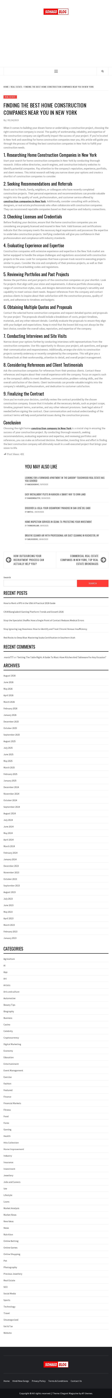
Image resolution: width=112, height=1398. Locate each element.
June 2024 (8, 826)
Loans (6, 1201)
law (5, 1188)
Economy (8, 1050)
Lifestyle (8, 1195)
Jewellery (8, 1175)
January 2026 (10, 715)
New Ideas (9, 1221)
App (5, 972)
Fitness (7, 1109)
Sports (7, 1300)
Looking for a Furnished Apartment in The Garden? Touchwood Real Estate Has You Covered (64, 479)
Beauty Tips (9, 1004)
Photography (10, 1267)
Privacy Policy (39, 1380)
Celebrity (8, 1031)
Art (5, 978)
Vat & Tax (8, 1326)
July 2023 (8, 898)
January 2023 (10, 938)
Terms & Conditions (58, 1380)
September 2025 (12, 734)
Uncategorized (11, 1319)
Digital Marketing (12, 1044)
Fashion (7, 1083)
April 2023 (8, 918)
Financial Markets (12, 1103)
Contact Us (76, 1380)
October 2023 (10, 879)
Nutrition (8, 1234)
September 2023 (12, 885)
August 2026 (10, 675)
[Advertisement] (56, 45)
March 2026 (9, 701)
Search (7, 577)
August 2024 (10, 813)
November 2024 (11, 793)
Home (7, 1380)
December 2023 (11, 865)
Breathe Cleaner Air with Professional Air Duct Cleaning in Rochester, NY (62, 535)
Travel (7, 1313)
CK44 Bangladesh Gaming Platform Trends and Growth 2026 (34, 611)
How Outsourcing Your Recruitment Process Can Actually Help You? (29, 560)
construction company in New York (51, 428)
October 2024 (10, 800)
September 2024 (12, 806)
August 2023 (10, 892)
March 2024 (9, 846)
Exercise (8, 1077)
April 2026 (8, 695)
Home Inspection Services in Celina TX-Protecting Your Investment (58, 522)
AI (5, 965)
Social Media (10, 1293)
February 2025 (10, 774)
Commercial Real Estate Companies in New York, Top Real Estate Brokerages (79, 560)
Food (6, 1116)
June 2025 (8, 754)
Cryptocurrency (11, 1037)
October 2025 (10, 728)
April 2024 (8, 839)
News (6, 1227)
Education (9, 1057)
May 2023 (8, 911)
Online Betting (11, 1241)
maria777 (8, 657)
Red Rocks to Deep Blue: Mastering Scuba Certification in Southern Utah (39, 637)
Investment (9, 1168)
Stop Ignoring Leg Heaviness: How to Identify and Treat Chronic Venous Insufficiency (45, 628)
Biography (9, 1011)
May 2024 (8, 833)
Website (8, 1332)
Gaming (7, 1129)
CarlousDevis (32, 539)
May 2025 (8, 760)
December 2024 (11, 787)
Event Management (13, 1070)
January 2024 (10, 859)
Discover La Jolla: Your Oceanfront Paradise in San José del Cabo (57, 508)
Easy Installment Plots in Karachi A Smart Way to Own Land (55, 494)
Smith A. (30, 512)
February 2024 (10, 852)
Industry (8, 1155)
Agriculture (9, 958)
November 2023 (11, 872)
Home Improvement (14, 1149)
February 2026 (10, 708)
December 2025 (11, 721)
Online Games (11, 1247)
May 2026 (8, 688)
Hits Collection (11, 1142)
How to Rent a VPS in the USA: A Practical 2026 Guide (29, 603)
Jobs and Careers (12, 1181)
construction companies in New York (25, 201)
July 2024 (8, 819)
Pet (5, 1260)
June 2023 (8, 905)
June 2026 (8, 682)
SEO (6, 1286)
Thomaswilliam (33, 525)
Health (7, 1136)
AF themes (87, 1393)
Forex (6, 1122)
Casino (7, 1024)
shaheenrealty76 (34, 498)
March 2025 (9, 767)
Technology (9, 1306)
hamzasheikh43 (33, 484)
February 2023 (10, 931)
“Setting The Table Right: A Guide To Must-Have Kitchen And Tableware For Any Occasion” (61, 657)
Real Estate (10, 97)
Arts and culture (11, 991)
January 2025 (10, 780)
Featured (8, 1090)
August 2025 (10, 741)
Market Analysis (11, 1208)
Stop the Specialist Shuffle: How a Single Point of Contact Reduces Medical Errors (44, 620)
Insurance (8, 1162)
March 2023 (9, 924)
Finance (7, 1096)
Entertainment (11, 1063)
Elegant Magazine (69, 1393)
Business (8, 1017)
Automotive (9, 998)
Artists (7, 985)
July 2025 (8, 747)
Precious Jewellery (13, 1273)
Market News (10, 1214)
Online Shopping (12, 1254)
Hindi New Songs (20, 1380)
